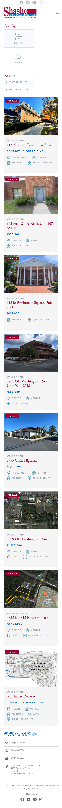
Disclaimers (31, 794)
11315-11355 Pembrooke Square (30, 145)
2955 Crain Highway (22, 461)
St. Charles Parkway (21, 697)
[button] (57, 12)
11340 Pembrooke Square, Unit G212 (29, 305)
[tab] (19, 38)
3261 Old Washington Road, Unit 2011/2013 (28, 384)
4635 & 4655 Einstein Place (27, 618)
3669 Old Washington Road (27, 539)
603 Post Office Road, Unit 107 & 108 (30, 226)
